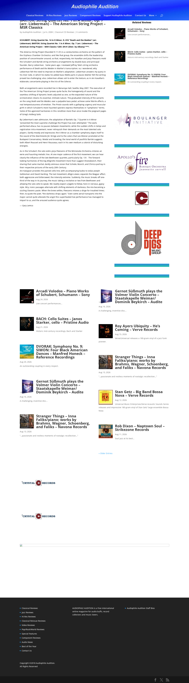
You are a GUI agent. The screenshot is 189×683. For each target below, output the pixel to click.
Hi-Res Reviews (53, 15)
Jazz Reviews (70, 15)
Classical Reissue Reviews (34, 621)
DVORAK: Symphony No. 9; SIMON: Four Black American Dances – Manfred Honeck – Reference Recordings (148, 76)
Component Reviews (90, 15)
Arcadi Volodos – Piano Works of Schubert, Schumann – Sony (148, 30)
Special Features (29, 633)
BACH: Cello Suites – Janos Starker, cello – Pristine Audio (147, 53)
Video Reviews (28, 625)
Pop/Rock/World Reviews (33, 629)
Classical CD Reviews (64, 32)
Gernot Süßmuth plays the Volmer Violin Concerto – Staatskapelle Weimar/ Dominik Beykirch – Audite (59, 386)
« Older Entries (105, 453)
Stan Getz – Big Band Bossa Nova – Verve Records (139, 393)
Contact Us (140, 15)
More (151, 15)
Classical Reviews (34, 15)
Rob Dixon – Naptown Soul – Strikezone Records (140, 427)
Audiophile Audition (32, 32)
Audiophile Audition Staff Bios (141, 608)
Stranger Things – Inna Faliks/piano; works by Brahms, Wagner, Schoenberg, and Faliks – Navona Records (63, 421)
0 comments (82, 32)
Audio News (27, 642)
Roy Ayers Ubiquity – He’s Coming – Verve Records (137, 327)
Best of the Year (29, 646)
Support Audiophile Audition (118, 15)
